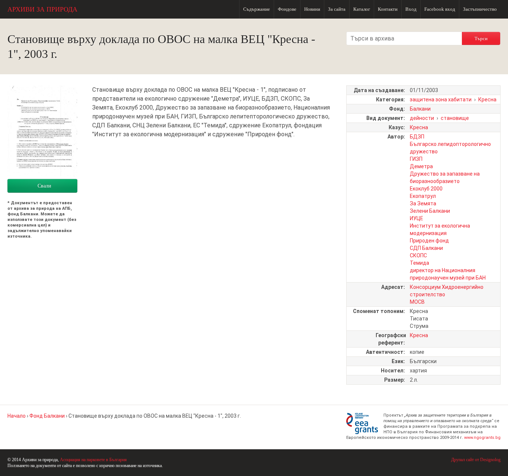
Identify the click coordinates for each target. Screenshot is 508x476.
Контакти (388, 9)
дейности (422, 118)
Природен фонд (429, 241)
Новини (312, 9)
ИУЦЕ (416, 218)
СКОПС (418, 255)
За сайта (336, 9)
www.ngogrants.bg (482, 437)
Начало (16, 416)
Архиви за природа (42, 9)
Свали (44, 186)
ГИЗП (416, 159)
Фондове (287, 9)
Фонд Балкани (47, 416)
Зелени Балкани (430, 211)
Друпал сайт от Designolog (476, 459)
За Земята (423, 203)
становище (455, 118)
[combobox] (404, 38)
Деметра (421, 166)
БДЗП (417, 137)
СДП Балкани (426, 248)
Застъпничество (480, 9)
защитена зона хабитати (441, 99)
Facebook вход (439, 9)
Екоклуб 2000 (426, 189)
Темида (419, 263)
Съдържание (256, 9)
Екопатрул (423, 196)
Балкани (420, 109)
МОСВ (417, 302)
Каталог (361, 9)
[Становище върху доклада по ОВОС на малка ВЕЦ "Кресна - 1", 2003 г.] (42, 174)
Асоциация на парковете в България (93, 459)
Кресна (487, 99)
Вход (411, 9)
